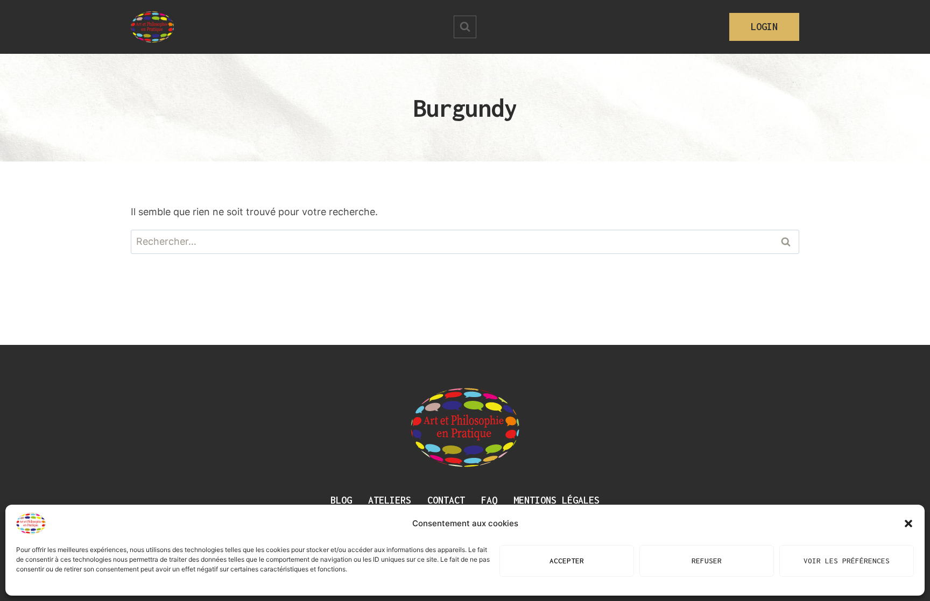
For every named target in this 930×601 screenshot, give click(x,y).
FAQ (489, 500)
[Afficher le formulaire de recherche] (465, 27)
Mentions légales (556, 500)
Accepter (566, 561)
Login (764, 26)
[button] (908, 523)
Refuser (707, 561)
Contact (446, 500)
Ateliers (389, 500)
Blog (341, 500)
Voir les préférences (847, 561)
